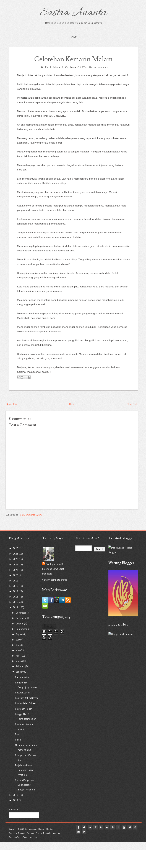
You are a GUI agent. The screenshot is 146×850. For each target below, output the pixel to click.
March (19, 661)
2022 (16, 564)
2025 (16, 548)
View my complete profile (54, 579)
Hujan (18, 739)
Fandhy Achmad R (54, 67)
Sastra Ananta (73, 13)
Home (74, 37)
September (21, 629)
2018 (16, 586)
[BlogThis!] (22, 377)
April (18, 655)
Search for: (14, 809)
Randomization (22, 677)
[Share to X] (25, 377)
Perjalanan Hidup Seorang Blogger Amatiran (24, 770)
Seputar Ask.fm (22, 692)
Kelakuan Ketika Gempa (26, 698)
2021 (16, 569)
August (19, 634)
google (95, 827)
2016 (16, 596)
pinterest (112, 827)
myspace (107, 827)
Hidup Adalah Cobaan (25, 703)
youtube (124, 827)
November (21, 618)
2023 (16, 559)
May (18, 650)
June (18, 645)
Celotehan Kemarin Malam (73, 59)
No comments (101, 67)
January (20, 671)
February (20, 666)
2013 (16, 795)
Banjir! (18, 734)
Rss (84, 831)
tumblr (118, 827)
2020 (16, 575)
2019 (16, 580)
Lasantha (56, 833)
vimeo (129, 827)
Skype (135, 827)
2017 (16, 591)
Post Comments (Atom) (31, 514)
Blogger (53, 829)
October (20, 623)
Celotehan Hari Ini (24, 708)
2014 (16, 607)
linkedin (101, 827)
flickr (90, 827)
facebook (78, 827)
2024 (16, 553)
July (18, 639)
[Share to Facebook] (29, 377)
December (21, 612)
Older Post (132, 404)
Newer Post (12, 404)
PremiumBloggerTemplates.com (23, 837)
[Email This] (18, 377)
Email (78, 831)
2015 (16, 602)
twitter (84, 827)
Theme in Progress (26, 833)
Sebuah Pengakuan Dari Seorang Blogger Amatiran (25, 784)
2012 (16, 800)
